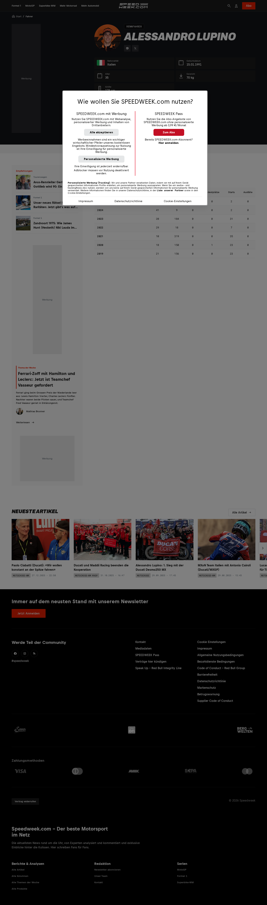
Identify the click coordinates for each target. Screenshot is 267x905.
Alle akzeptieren (101, 132)
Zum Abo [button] (169, 132)
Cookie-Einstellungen (177, 201)
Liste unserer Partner (170, 190)
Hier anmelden (169, 142)
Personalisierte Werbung (101, 159)
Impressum (85, 201)
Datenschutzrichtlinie (128, 201)
